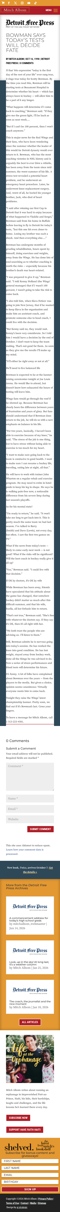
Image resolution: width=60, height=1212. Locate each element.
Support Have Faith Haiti (24, 1129)
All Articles (30, 1022)
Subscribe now (18, 1117)
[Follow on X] (15, 3)
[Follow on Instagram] (22, 3)
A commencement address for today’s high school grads (28, 919)
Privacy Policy (45, 1198)
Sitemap (42, 1203)
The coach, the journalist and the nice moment (30, 1002)
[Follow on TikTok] (35, 3)
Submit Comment (40, 829)
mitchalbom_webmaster (29, 924)
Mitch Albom (16, 58)
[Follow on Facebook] (9, 3)
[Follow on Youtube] (29, 3)
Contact (24, 1203)
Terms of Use (12, 1203)
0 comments (27, 63)
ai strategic (22, 1207)
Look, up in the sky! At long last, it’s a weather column (29, 963)
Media (33, 1203)
